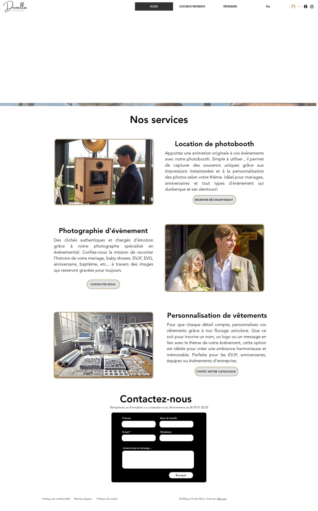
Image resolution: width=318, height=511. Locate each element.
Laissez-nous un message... (137, 448)
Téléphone (165, 432)
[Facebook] (305, 6)
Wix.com (221, 498)
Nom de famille (168, 418)
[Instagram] (312, 6)
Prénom (126, 418)
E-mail (125, 432)
